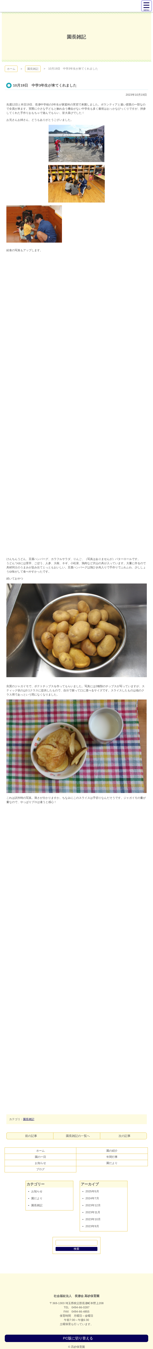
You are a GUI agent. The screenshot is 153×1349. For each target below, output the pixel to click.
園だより (36, 1198)
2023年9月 (92, 1226)
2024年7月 (92, 1198)
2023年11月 (92, 1212)
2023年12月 (93, 1205)
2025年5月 (92, 1191)
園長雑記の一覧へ (78, 1135)
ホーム (11, 68)
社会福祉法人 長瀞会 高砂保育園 (76, 1286)
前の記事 (31, 1135)
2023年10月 (93, 1219)
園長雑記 (32, 68)
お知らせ (36, 1191)
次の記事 (124, 1135)
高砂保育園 (16, 6)
